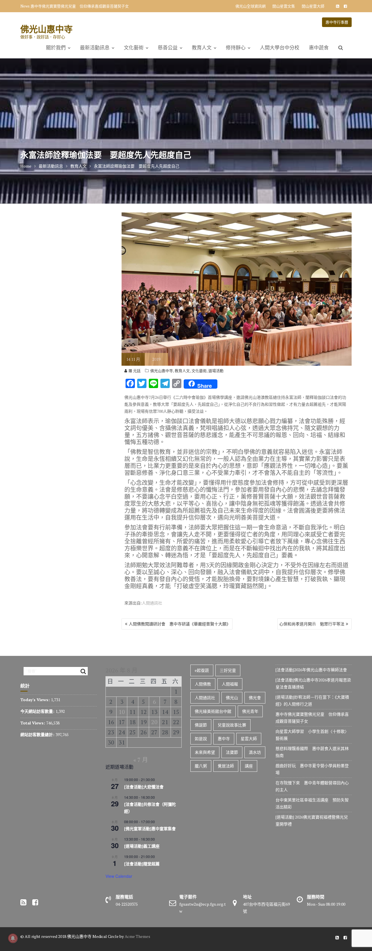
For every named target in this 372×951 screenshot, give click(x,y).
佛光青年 (250, 711)
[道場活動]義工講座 (142, 846)
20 (154, 722)
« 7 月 (140, 760)
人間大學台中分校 (279, 47)
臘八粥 (201, 766)
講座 (249, 766)
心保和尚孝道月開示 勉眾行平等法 (311, 624)
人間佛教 (203, 684)
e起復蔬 (202, 670)
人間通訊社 (152, 603)
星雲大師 (249, 738)
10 (122, 712)
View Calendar (118, 876)
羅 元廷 (134, 370)
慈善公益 (168, 47)
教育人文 (202, 47)
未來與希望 (205, 752)
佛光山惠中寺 (46, 29)
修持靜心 (236, 47)
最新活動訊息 (95, 47)
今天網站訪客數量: (38, 711)
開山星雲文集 (283, 6)
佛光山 (232, 697)
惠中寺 (224, 738)
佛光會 (255, 697)
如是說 (201, 738)
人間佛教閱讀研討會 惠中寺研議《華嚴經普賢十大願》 (179, 624)
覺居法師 (226, 766)
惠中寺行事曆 (337, 22)
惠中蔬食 (319, 47)
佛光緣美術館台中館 (213, 711)
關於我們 (56, 47)
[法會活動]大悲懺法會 (144, 786)
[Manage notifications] (12, 938)
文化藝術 (134, 47)
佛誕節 (201, 725)
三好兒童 (228, 670)
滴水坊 (255, 752)
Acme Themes (137, 936)
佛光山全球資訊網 (250, 6)
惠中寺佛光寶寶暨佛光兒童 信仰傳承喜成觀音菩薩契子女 (80, 6)
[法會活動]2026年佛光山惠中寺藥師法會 (311, 669)
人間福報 (230, 684)
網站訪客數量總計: (38, 734)
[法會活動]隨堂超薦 (142, 863)
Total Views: (33, 723)
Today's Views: (35, 699)
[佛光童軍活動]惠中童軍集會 (150, 828)
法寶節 (232, 752)
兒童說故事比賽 (232, 725)
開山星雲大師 (313, 6)
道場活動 (215, 370)
